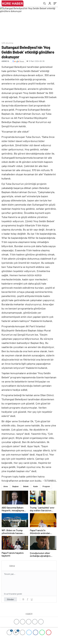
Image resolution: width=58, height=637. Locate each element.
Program (46, 486)
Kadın (35, 486)
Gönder (10, 599)
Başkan (15, 486)
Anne (5, 486)
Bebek (26, 486)
